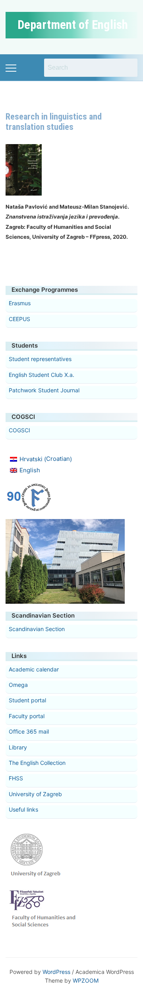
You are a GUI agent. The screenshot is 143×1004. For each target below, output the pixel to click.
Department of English (72, 25)
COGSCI (19, 430)
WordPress (56, 971)
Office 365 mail (29, 731)
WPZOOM (86, 980)
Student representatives (40, 359)
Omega (18, 684)
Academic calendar (34, 669)
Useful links (23, 809)
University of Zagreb (35, 794)
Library (18, 747)
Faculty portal (26, 716)
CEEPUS (19, 319)
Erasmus (20, 303)
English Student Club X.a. (41, 374)
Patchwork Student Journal (44, 390)
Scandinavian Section (37, 629)
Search (127, 68)
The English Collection (37, 762)
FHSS (16, 778)
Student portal (27, 700)
